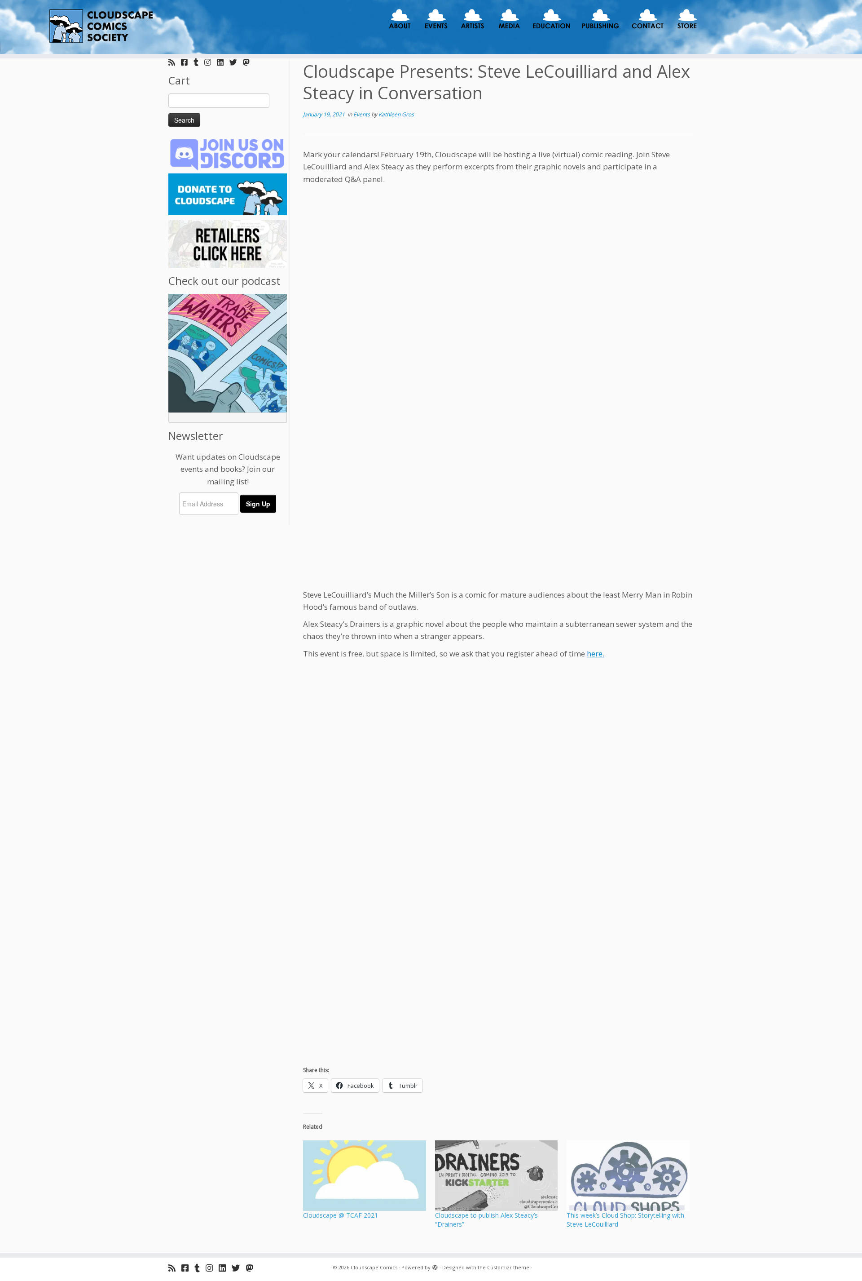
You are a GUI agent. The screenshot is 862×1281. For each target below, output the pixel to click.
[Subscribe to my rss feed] (174, 62)
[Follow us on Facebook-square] (187, 62)
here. (595, 653)
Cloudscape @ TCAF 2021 (340, 1215)
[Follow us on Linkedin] (223, 62)
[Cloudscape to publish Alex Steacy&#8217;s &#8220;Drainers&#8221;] (496, 1175)
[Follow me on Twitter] (236, 62)
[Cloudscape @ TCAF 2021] (364, 1175)
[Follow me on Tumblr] (199, 62)
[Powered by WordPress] (435, 1266)
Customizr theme (508, 1267)
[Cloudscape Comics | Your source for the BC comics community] (99, 26)
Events (362, 114)
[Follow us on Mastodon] (249, 62)
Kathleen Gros (396, 114)
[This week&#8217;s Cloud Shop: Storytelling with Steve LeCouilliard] (628, 1175)
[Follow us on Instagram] (210, 62)
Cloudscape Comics (374, 1267)
